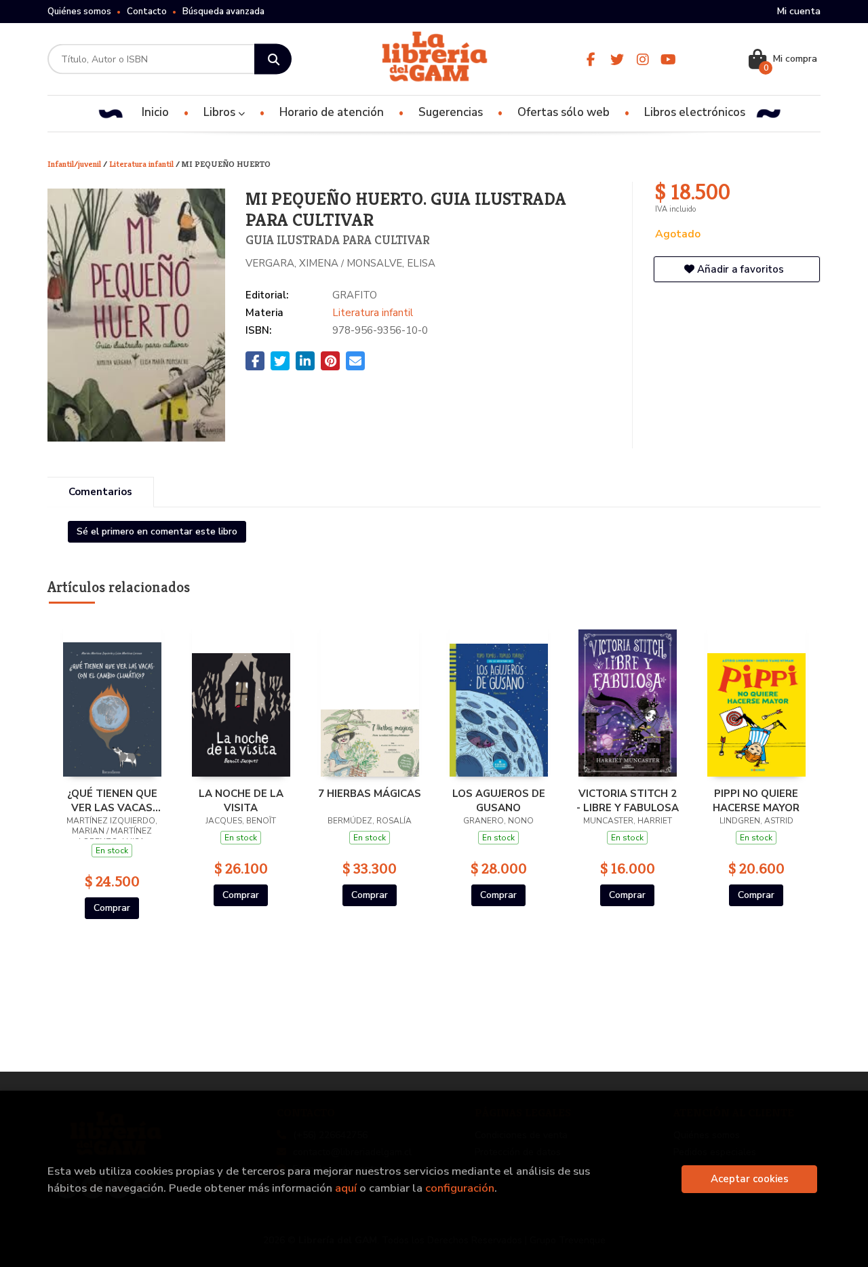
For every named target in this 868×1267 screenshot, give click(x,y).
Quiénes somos (79, 11)
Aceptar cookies (750, 1179)
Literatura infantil (142, 164)
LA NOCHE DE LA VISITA (241, 800)
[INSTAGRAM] (642, 59)
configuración (459, 1188)
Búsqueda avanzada (223, 11)
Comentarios (100, 492)
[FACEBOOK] (591, 59)
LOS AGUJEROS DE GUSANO (498, 800)
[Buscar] (273, 59)
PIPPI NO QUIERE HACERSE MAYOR (756, 800)
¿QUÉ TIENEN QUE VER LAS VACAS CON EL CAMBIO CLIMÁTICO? (112, 800)
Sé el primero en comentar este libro (157, 531)
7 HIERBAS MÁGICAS (369, 793)
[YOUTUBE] (668, 59)
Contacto (147, 11)
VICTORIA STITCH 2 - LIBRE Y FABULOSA (627, 800)
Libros (220, 112)
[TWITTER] (617, 59)
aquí (346, 1188)
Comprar (112, 907)
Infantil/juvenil (75, 164)
